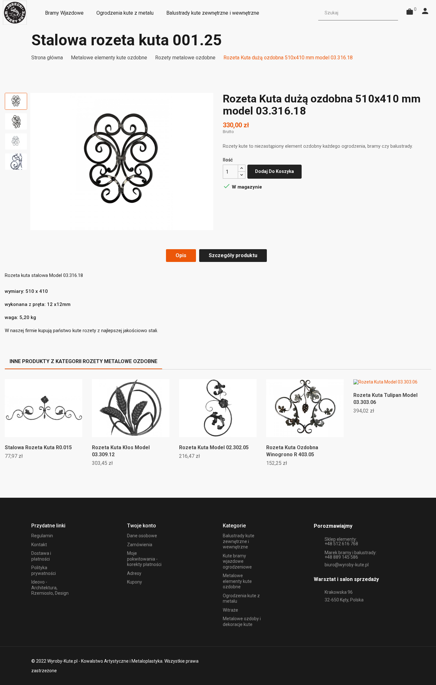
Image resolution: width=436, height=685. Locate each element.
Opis (181, 255)
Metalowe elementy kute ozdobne (237, 581)
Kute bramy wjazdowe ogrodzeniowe (237, 561)
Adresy (134, 573)
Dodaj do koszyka (274, 171)
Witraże (230, 610)
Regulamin (42, 535)
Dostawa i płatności (41, 556)
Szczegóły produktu (233, 255)
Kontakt (39, 544)
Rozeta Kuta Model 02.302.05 (214, 447)
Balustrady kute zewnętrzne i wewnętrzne (238, 541)
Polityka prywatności (43, 570)
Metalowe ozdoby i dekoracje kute (242, 621)
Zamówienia (139, 544)
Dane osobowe (142, 535)
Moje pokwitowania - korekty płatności (144, 559)
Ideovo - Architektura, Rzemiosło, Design (50, 587)
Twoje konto (141, 526)
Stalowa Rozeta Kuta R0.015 (38, 447)
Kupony (134, 581)
